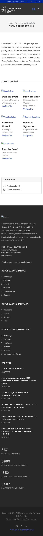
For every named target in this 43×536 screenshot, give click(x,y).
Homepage (7, 276)
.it (26, 2)
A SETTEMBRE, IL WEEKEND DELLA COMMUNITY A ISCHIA (14, 394)
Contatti (6, 295)
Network (6, 317)
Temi (5, 321)
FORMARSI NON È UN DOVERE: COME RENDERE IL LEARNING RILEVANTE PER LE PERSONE (17, 431)
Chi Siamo (7, 280)
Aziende (18, 23)
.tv (35, 2)
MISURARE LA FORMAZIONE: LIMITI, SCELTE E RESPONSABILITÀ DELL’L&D (19, 406)
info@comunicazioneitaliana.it (22, 530)
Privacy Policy (11, 519)
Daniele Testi (10, 96)
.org (40, 2)
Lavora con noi (9, 291)
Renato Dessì (10, 149)
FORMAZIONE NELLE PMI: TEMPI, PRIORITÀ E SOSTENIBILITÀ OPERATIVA (19, 418)
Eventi (6, 284)
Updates (6, 288)
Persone (6, 346)
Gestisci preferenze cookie (27, 519)
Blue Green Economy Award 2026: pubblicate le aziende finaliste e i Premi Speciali (18, 380)
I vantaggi (7, 343)
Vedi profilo (7, 106)
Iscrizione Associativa (12, 354)
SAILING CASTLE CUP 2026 (12, 369)
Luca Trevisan (31, 96)
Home (10, 23)
